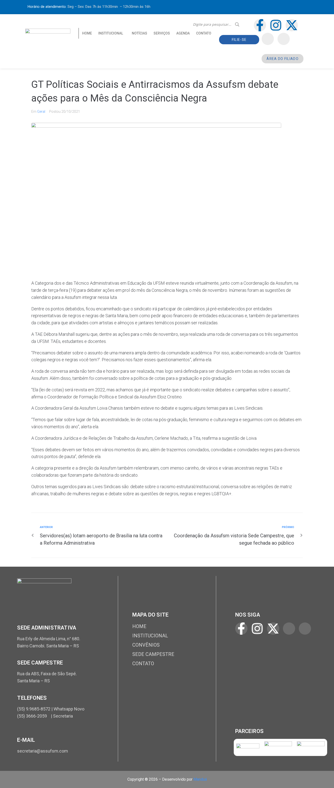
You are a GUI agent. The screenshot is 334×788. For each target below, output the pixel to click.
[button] (112, 33)
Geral (41, 111)
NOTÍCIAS (139, 33)
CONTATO (203, 33)
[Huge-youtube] (284, 39)
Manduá (200, 779)
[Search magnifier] (237, 24)
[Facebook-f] (260, 25)
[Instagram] (276, 25)
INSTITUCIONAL (110, 33)
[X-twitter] (292, 25)
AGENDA (183, 33)
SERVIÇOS (162, 33)
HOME (87, 33)
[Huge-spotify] (268, 39)
